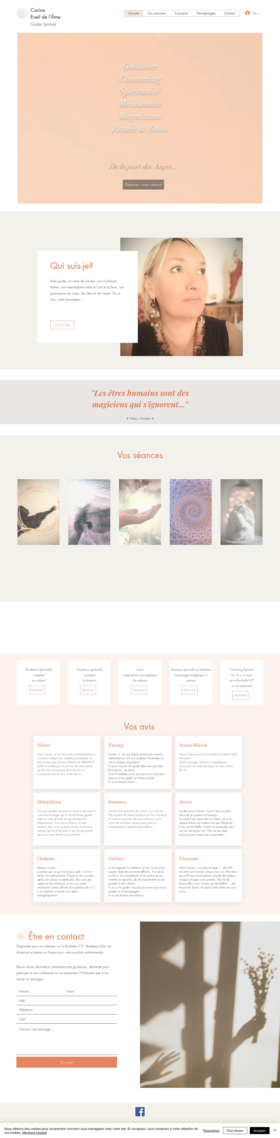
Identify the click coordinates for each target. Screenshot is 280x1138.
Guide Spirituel (43, 24)
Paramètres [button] (211, 1130)
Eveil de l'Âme (45, 17)
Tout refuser (235, 1130)
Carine (38, 10)
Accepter (260, 1130)
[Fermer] (274, 1130)
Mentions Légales (34, 1132)
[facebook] (140, 1111)
